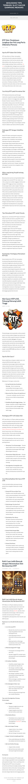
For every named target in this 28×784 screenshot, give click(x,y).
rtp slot (15, 610)
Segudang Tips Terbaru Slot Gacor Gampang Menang (14, 5)
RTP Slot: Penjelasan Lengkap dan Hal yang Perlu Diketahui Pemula (13, 42)
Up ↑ (14, 781)
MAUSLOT (18, 721)
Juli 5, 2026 (5, 47)
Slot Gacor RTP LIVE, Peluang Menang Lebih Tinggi (11, 301)
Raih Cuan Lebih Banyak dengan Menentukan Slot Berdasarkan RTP (12, 563)
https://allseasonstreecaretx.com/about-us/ (13, 429)
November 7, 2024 (6, 568)
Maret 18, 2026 (6, 306)
